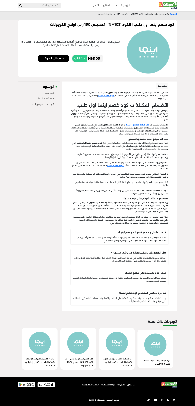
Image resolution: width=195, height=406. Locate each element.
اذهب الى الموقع (54, 58)
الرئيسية (125, 5)
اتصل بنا (94, 5)
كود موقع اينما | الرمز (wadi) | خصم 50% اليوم (156, 362)
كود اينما (49, 93)
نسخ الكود (79, 58)
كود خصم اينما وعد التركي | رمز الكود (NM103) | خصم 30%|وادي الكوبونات (79, 362)
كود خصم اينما (46, 98)
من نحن (131, 384)
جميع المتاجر (110, 5)
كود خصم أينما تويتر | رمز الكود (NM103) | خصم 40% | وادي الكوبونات (117, 362)
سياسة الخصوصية (90, 384)
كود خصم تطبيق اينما (137, 124)
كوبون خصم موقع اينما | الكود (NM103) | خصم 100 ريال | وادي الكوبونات (40, 362)
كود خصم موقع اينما (42, 104)
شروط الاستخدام (108, 384)
